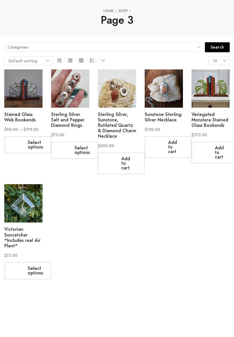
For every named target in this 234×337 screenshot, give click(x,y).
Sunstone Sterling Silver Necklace (163, 117)
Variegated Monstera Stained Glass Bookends (209, 120)
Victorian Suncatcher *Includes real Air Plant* (22, 237)
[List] (92, 61)
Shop (123, 11)
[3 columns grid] (70, 61)
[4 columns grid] (81, 61)
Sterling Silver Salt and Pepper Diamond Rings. (67, 120)
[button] (217, 47)
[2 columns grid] (59, 61)
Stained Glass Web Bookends (20, 117)
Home (108, 11)
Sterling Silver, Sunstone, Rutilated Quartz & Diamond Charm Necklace (117, 125)
